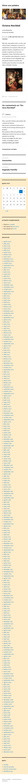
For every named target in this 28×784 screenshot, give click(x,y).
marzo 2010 (7, 667)
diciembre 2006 (8, 752)
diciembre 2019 (8, 413)
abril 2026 (7, 250)
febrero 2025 (7, 280)
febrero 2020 (7, 409)
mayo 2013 (7, 584)
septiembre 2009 (9, 680)
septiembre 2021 (9, 369)
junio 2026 (7, 246)
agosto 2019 (7, 422)
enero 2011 (7, 645)
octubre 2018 (7, 443)
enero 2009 (7, 697)
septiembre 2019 (9, 419)
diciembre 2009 (8, 673)
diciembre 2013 (8, 569)
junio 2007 (7, 739)
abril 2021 (6, 378)
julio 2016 (6, 502)
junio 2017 (7, 478)
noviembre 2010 (8, 650)
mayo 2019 (7, 428)
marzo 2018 (7, 458)
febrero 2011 (7, 643)
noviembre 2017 (8, 467)
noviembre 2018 (8, 441)
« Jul (6, 211)
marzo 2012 (7, 615)
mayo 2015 (7, 532)
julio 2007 (7, 736)
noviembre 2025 (9, 261)
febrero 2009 (8, 695)
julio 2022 (7, 348)
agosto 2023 (7, 319)
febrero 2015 (7, 539)
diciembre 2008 (8, 700)
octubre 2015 (7, 521)
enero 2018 (7, 463)
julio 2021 (6, 372)
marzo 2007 (7, 745)
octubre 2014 (7, 548)
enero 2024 (7, 309)
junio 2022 (7, 350)
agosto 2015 (7, 526)
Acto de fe (16, 226)
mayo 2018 (7, 454)
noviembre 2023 (9, 313)
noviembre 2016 (8, 493)
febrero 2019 (7, 435)
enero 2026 (7, 257)
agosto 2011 (7, 630)
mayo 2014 (7, 558)
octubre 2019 (8, 417)
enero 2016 (7, 515)
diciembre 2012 (8, 595)
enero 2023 (7, 335)
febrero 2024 (7, 306)
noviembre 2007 (9, 728)
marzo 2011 (7, 641)
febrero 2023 (7, 333)
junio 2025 (7, 272)
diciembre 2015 (8, 517)
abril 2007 (7, 743)
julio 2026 (7, 243)
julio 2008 (7, 710)
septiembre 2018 (9, 445)
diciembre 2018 (8, 439)
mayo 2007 (7, 741)
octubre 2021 (7, 367)
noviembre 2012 (8, 597)
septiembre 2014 (9, 550)
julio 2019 (6, 424)
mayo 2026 (7, 248)
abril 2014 (6, 561)
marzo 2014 (7, 563)
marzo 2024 (7, 304)
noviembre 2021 (8, 365)
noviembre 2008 (9, 702)
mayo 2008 (7, 715)
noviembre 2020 (9, 389)
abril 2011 (6, 639)
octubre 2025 (8, 263)
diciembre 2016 (8, 491)
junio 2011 (7, 634)
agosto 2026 (7, 241)
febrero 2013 (7, 591)
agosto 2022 (7, 346)
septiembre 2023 (9, 317)
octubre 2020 (8, 391)
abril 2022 (7, 354)
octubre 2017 (7, 469)
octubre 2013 (7, 574)
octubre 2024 (8, 289)
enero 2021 (7, 385)
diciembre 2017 (8, 465)
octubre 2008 (8, 704)
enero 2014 (7, 567)
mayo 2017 (7, 480)
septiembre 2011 (8, 628)
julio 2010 (6, 658)
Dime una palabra (10, 5)
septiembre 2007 (9, 732)
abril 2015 (6, 534)
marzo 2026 (7, 252)
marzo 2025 (7, 278)
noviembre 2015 (8, 519)
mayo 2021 (7, 376)
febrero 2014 (7, 565)
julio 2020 (7, 398)
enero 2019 (7, 437)
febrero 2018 (7, 461)
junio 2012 (7, 608)
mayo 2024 (7, 300)
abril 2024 (7, 302)
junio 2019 (7, 426)
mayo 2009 (7, 689)
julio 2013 (6, 580)
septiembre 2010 (9, 654)
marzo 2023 (7, 330)
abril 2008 (7, 717)
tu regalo (12, 224)
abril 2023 (7, 328)
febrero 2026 (8, 254)
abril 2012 (6, 613)
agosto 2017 (7, 474)
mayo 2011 (7, 637)
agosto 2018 (7, 448)
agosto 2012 (7, 604)
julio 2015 (6, 528)
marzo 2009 (7, 693)
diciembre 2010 (8, 647)
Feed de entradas (9, 767)
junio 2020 (7, 400)
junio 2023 (7, 324)
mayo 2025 (7, 274)
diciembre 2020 (8, 387)
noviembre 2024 (9, 287)
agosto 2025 (7, 267)
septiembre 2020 (9, 393)
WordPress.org (8, 771)
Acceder (6, 764)
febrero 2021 (7, 382)
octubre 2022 (8, 341)
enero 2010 (7, 671)
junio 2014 (7, 556)
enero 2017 (7, 489)
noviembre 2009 (9, 676)
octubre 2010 (7, 652)
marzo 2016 (7, 511)
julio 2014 (6, 554)
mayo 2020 (7, 402)
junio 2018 (7, 452)
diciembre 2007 (8, 726)
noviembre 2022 (9, 339)
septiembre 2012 (9, 602)
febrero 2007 (7, 747)
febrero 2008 (7, 721)
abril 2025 (7, 276)
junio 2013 (7, 582)
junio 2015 (7, 530)
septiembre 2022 (9, 343)
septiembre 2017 (9, 472)
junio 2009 (7, 687)
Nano (5, 96)
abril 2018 (6, 456)
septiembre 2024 (9, 291)
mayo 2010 (7, 663)
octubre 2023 (8, 315)
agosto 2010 (7, 656)
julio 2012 (6, 606)
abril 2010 (6, 665)
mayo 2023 (7, 326)
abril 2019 (7, 430)
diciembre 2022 (8, 337)
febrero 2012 (7, 617)
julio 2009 (7, 684)
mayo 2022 (7, 352)
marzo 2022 (7, 356)
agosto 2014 (7, 552)
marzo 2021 (7, 380)
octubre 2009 (8, 678)
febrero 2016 (7, 513)
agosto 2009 (7, 682)
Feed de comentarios (10, 769)
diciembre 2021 (8, 363)
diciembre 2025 (8, 259)
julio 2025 (7, 270)
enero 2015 (7, 541)
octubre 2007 (8, 730)
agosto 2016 (7, 500)
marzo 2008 (7, 719)
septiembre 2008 (9, 706)
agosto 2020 (7, 395)
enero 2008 (7, 723)
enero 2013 (7, 593)
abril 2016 (7, 508)
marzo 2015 (7, 537)
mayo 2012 (7, 611)
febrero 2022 (7, 359)
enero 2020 (7, 411)
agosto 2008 (7, 708)
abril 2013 (6, 587)
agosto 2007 (7, 734)
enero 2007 (7, 749)
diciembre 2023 (8, 311)
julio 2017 (6, 476)
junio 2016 (7, 504)
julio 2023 (7, 322)
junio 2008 (7, 713)
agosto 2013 (7, 578)
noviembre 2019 (8, 415)
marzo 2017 (7, 485)
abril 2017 (6, 482)
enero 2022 (7, 361)
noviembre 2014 (8, 545)
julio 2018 (6, 450)
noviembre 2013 (8, 571)
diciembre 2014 (8, 543)
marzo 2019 (7, 432)
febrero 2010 (7, 669)
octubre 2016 (8, 495)
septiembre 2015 (9, 524)
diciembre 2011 (8, 621)
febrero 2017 (7, 487)
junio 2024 (7, 298)
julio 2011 (6, 632)
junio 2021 (7, 374)
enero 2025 (7, 283)
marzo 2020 (7, 406)
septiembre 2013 (9, 576)
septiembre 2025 (9, 265)
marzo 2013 (7, 589)
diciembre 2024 (8, 285)
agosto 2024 (7, 293)
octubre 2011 (7, 626)
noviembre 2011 (8, 624)
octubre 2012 (7, 600)
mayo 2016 (7, 506)
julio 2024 (7, 296)
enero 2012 (7, 619)
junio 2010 (7, 660)
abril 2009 (7, 691)
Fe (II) (14, 229)
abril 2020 (7, 404)
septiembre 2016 (9, 498)
